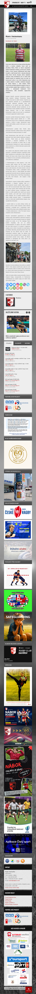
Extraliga (7, 353)
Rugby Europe (8, 897)
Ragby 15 (29, 3)
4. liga (6, 373)
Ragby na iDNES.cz (10, 901)
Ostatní (15, 41)
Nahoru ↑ (28, 988)
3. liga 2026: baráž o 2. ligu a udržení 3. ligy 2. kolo (16, 367)
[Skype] (27, 283)
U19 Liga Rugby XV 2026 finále (12, 377)
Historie (27, 342)
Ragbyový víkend (15, 347)
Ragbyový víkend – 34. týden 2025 (19, 346)
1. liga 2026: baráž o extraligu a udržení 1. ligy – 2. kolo (17, 357)
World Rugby (8, 899)
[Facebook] (7, 283)
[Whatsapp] (21, 283)
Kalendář (18, 342)
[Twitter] (14, 283)
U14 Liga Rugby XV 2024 (10, 388)
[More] (21, 286)
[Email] (14, 286)
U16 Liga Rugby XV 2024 (10, 383)
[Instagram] (17, 283)
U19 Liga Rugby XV (15, 379)
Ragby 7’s (23, 3)
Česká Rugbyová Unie (10, 896)
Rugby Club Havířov (14, 986)
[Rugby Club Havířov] (7, 7)
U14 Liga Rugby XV (15, 389)
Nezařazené (9, 41)
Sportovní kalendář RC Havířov (21, 6)
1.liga (6, 358)
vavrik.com (22, 986)
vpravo (31, 2)
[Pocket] (17, 286)
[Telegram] (7, 286)
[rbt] (18, 260)
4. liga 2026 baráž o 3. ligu (11, 372)
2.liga (6, 363)
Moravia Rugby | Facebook (11, 903)
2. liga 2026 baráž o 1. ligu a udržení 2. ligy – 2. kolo (17, 362)
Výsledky (9, 342)
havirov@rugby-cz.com (14, 879)
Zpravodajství (15, 3)
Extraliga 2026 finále (9, 351)
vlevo (12, 6)
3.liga (6, 368)
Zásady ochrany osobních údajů (12, 886)
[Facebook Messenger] (10, 283)
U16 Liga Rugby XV (15, 384)
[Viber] (24, 283)
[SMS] (10, 286)
